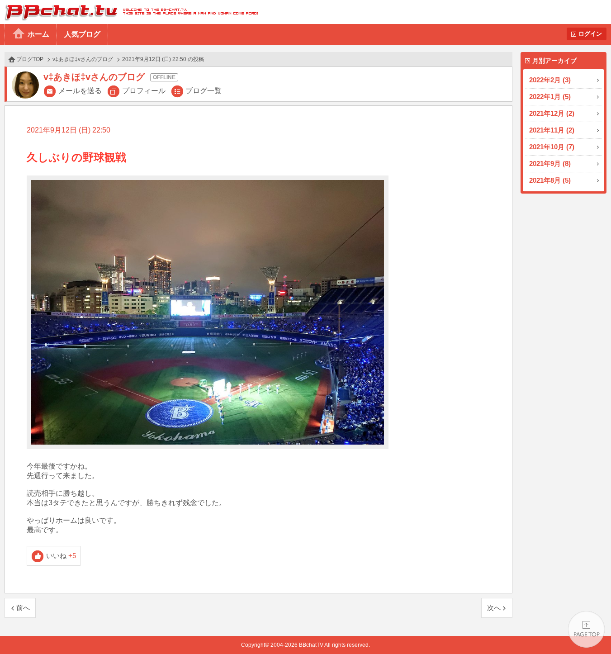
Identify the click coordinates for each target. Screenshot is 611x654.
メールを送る (80, 91)
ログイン (590, 33)
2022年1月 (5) (550, 96)
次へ (494, 607)
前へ (23, 607)
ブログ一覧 (203, 91)
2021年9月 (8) (550, 163)
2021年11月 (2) (551, 130)
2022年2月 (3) (550, 80)
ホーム (38, 34)
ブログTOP (29, 59)
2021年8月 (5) (550, 180)
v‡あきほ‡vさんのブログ (82, 59)
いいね (61, 555)
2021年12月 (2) (551, 113)
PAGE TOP (586, 629)
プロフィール (144, 91)
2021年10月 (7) (551, 147)
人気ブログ (82, 34)
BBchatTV (129, 12)
